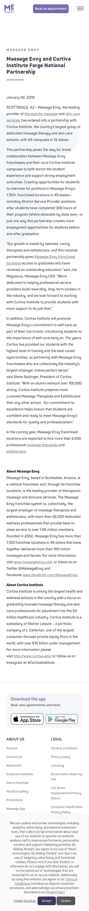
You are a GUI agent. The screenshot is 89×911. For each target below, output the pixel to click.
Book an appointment (51, 9)
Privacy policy (60, 757)
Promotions (14, 800)
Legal (56, 739)
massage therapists (42, 445)
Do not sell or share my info (66, 776)
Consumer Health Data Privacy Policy (67, 809)
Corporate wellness (19, 774)
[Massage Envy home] (9, 8)
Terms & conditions (64, 748)
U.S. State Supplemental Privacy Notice (66, 793)
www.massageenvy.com (33, 562)
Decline (66, 901)
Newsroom (13, 765)
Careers (11, 748)
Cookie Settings (25, 901)
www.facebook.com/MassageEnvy (50, 575)
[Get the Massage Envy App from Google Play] (62, 719)
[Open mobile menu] (81, 9)
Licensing (57, 765)
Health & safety (17, 791)
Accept (47, 901)
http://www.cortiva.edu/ (33, 656)
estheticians (16, 451)
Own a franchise (17, 783)
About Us (15, 739)
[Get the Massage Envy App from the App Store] (27, 718)
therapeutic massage (41, 114)
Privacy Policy (55, 892)
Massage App (15, 809)
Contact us (14, 757)
